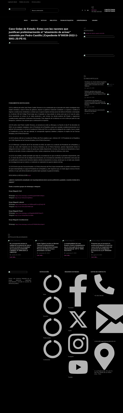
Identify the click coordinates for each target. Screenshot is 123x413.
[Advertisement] (44, 89)
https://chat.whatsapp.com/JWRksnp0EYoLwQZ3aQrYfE (30, 204)
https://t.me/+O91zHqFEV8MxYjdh (24, 206)
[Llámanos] (92, 7)
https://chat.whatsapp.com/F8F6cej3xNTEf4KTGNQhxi (29, 195)
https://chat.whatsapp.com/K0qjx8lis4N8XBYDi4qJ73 (29, 213)
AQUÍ (29, 175)
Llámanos (94, 10)
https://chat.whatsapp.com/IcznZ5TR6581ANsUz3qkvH (30, 224)
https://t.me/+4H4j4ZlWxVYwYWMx (24, 215)
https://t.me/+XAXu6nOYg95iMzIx (24, 197)
